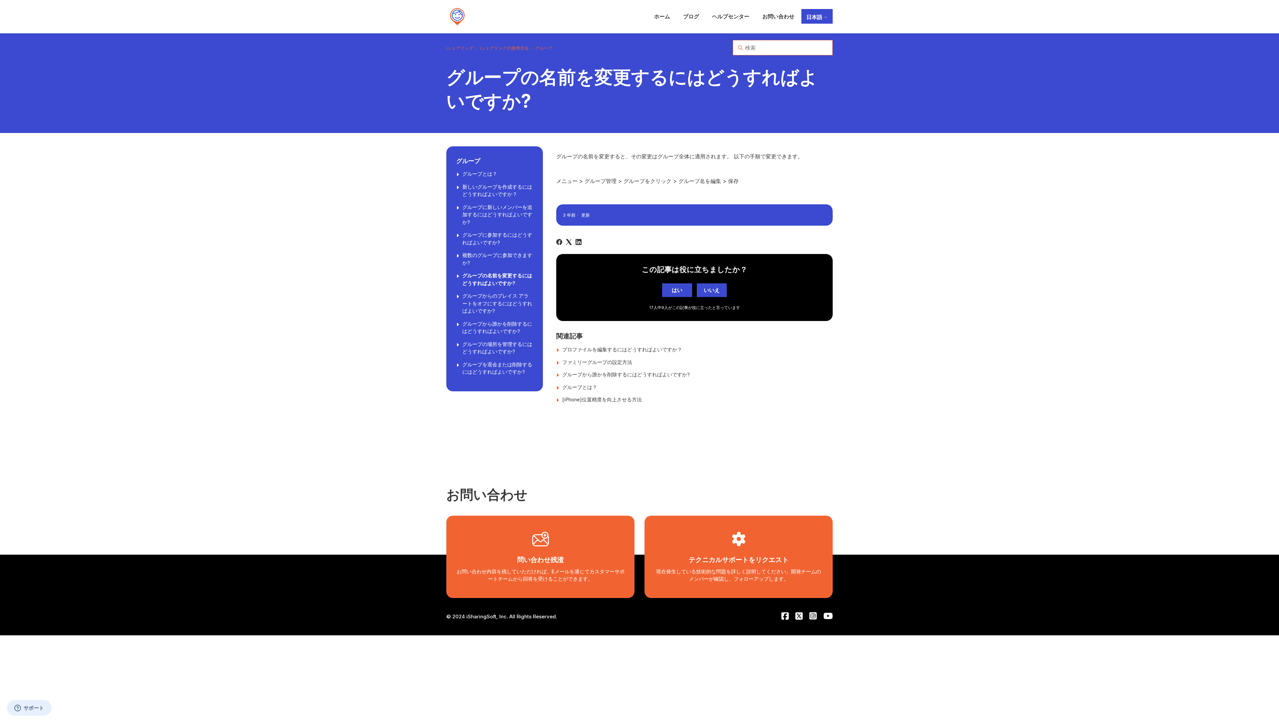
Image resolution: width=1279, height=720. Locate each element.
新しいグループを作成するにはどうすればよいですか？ (497, 191)
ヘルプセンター (730, 16)
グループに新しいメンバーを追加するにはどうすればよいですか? (497, 214)
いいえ (712, 290)
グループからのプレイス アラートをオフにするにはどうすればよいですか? (497, 303)
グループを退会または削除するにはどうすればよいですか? (497, 368)
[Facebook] (559, 242)
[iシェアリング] (457, 17)
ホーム (662, 16)
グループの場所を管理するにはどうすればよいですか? (497, 348)
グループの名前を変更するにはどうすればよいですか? (497, 279)
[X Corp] (569, 242)
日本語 (815, 17)
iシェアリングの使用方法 (504, 48)
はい (677, 290)
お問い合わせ (778, 16)
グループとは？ (479, 174)
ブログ (691, 16)
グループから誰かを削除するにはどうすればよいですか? (497, 328)
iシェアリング (459, 48)
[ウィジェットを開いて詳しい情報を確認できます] (29, 708)
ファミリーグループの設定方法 (597, 362)
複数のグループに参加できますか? (497, 259)
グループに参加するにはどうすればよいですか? (497, 239)
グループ (544, 48)
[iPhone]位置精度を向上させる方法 (602, 399)
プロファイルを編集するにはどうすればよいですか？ (622, 349)
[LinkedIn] (579, 242)
